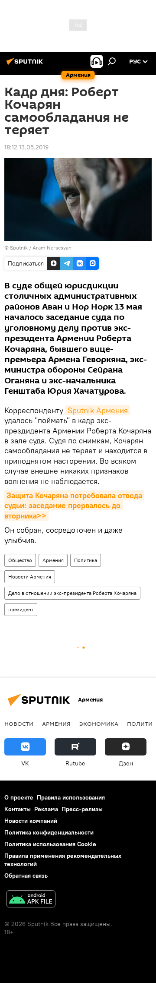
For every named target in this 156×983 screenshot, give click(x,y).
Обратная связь (26, 875)
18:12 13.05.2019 (26, 147)
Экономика (98, 723)
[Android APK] (30, 900)
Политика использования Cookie (50, 844)
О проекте (18, 797)
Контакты (17, 809)
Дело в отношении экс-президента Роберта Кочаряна (72, 593)
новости (18, 723)
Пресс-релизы (82, 809)
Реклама (46, 809)
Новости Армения (29, 576)
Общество (20, 560)
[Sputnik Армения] (26, 65)
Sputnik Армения (98, 410)
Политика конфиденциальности (49, 832)
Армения (53, 560)
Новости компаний (30, 821)
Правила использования (71, 797)
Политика (85, 560)
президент (20, 609)
